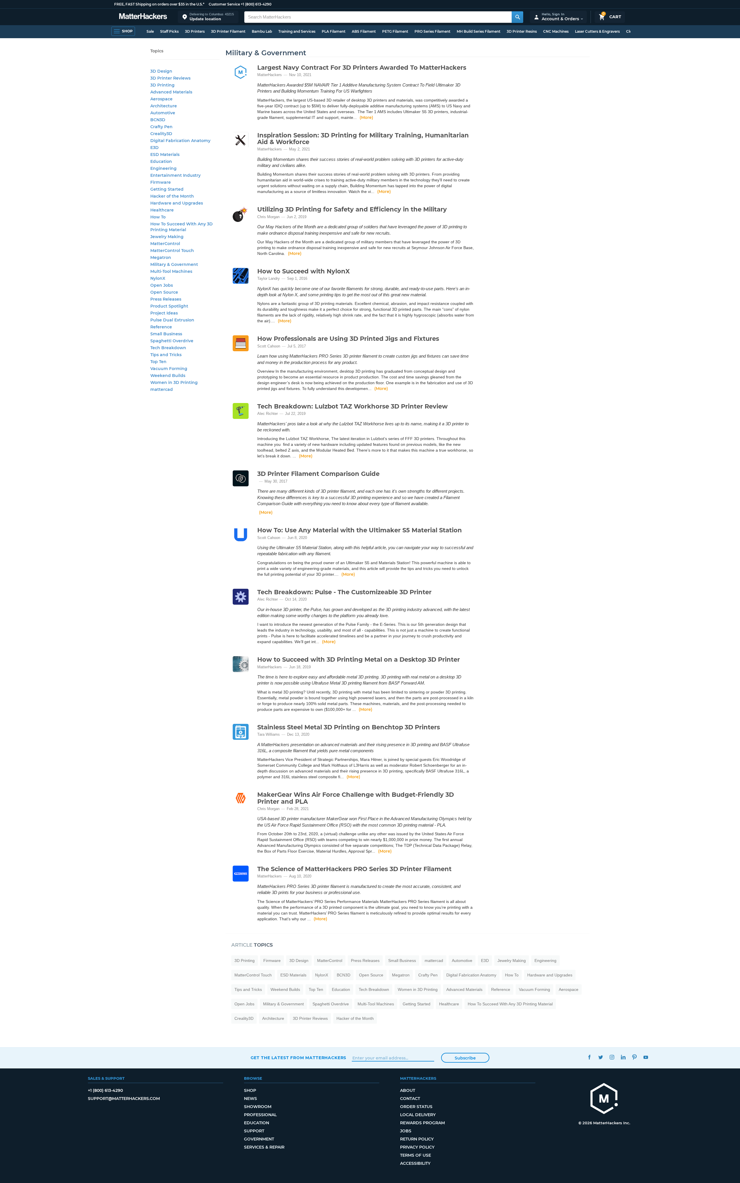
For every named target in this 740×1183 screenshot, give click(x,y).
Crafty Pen (428, 975)
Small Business (402, 960)
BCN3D (343, 975)
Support (254, 1131)
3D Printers (195, 31)
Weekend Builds (285, 989)
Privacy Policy (417, 1147)
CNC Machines (556, 31)
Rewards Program (422, 1122)
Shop (250, 1090)
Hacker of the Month (355, 1018)
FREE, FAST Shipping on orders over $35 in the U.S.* (159, 4)
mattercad (434, 960)
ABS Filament (364, 31)
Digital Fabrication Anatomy (471, 975)
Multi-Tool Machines (376, 1004)
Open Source (371, 975)
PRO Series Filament (432, 31)
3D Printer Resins (522, 31)
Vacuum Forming (534, 989)
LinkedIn (623, 1057)
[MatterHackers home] (143, 17)
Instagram (612, 1057)
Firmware (272, 960)
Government (259, 1139)
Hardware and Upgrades (549, 975)
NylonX (321, 975)
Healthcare (449, 1004)
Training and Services (296, 31)
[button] (208, 17)
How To (512, 975)
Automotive (462, 960)
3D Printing (244, 960)
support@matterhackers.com (124, 1098)
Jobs (405, 1131)
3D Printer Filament (228, 31)
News (250, 1098)
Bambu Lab (262, 31)
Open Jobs (244, 1004)
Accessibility (415, 1163)
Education (341, 989)
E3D (485, 960)
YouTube (646, 1057)
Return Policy (417, 1139)
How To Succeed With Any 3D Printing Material (510, 1004)
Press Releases (365, 960)
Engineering (545, 960)
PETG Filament (395, 31)
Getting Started (416, 1004)
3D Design (298, 960)
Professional (260, 1114)
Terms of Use (415, 1155)
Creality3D (244, 1018)
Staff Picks (169, 31)
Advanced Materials (464, 989)
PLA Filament (333, 31)
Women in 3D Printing (418, 989)
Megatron (401, 975)
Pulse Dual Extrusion (172, 320)
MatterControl (329, 960)
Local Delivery (418, 1114)
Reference (500, 989)
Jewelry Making (511, 960)
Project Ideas (164, 313)
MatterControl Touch (253, 975)
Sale (150, 31)
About (407, 1090)
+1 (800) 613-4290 (256, 4)
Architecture (273, 1018)
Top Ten (316, 989)
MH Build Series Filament (478, 31)
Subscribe (465, 1058)
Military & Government (283, 1004)
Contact (410, 1098)
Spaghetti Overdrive (330, 1004)
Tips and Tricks (248, 989)
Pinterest (635, 1057)
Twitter (601, 1057)
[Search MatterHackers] (517, 17)
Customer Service (224, 4)
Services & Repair (264, 1147)
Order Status (416, 1106)
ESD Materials (293, 975)
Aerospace (568, 989)
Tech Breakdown (374, 989)
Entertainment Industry (175, 175)
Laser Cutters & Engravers (597, 31)
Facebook (589, 1057)
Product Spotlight (169, 306)
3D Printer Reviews (310, 1018)
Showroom (257, 1106)
